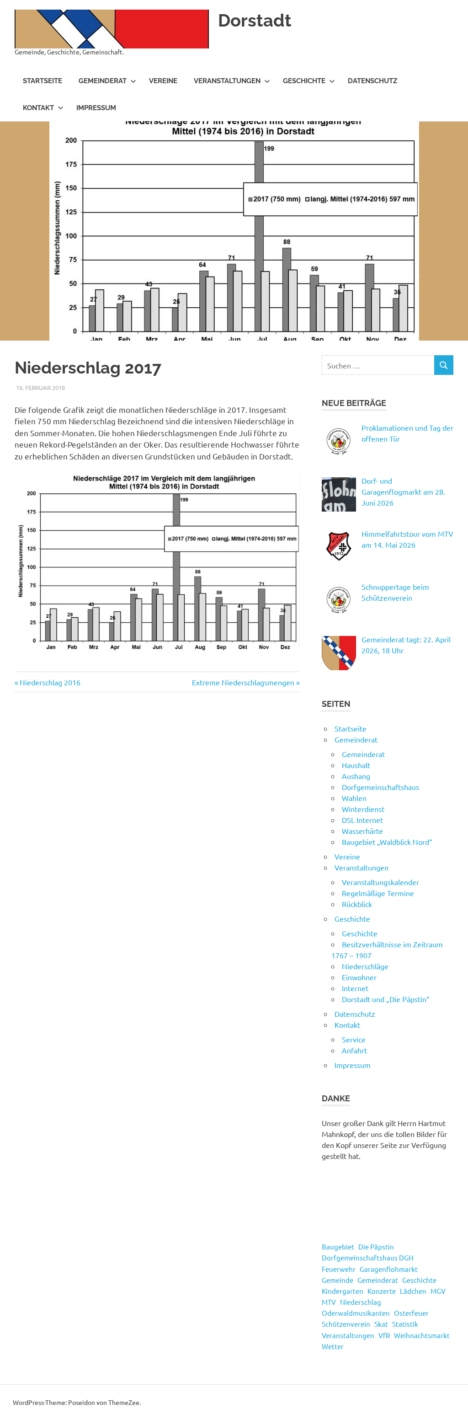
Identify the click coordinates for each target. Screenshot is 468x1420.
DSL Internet (362, 819)
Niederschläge (365, 966)
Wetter (333, 1346)
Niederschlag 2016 (49, 682)
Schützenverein (346, 1323)
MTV (329, 1301)
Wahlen (354, 797)
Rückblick (357, 903)
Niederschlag (360, 1301)
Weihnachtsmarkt (422, 1335)
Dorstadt (255, 20)
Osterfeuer (411, 1312)
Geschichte (304, 81)
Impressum (96, 108)
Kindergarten (342, 1291)
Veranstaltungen (227, 81)
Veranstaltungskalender (380, 881)
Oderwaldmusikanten (356, 1312)
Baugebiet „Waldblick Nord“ (387, 841)
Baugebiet (338, 1246)
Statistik (405, 1323)
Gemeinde (337, 1280)
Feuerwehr (339, 1269)
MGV (438, 1291)
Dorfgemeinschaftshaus (380, 786)
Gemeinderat (103, 81)
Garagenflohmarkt (389, 1269)
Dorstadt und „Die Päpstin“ (386, 999)
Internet (355, 988)
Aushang (356, 775)
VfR (384, 1335)
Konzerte (381, 1291)
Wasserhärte (362, 830)
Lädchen (413, 1291)
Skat (381, 1323)
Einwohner (359, 977)
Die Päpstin (376, 1246)
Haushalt (356, 764)
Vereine (163, 81)
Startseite (42, 81)
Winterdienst (363, 808)
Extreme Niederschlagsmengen (243, 682)
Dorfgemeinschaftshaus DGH (368, 1257)
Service (354, 1039)
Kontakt (38, 108)
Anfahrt (354, 1050)
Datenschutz (372, 81)
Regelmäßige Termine (378, 892)
